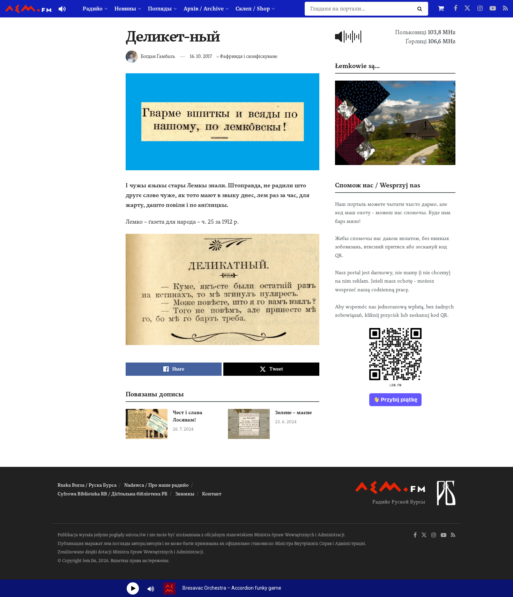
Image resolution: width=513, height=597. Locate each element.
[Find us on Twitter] (467, 8)
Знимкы (184, 494)
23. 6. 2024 (286, 421)
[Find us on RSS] (505, 8)
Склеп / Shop (253, 9)
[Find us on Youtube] (493, 8)
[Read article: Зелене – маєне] (249, 424)
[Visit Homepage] (28, 9)
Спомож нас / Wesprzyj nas (377, 185)
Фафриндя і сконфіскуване (248, 56)
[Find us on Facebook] (455, 8)
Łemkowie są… (357, 65)
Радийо (93, 9)
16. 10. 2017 (201, 56)
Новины (125, 9)
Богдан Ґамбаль (158, 56)
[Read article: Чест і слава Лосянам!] (147, 424)
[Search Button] (421, 9)
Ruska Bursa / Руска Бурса (87, 485)
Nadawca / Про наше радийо (156, 485)
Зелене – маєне (293, 412)
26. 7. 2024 (183, 429)
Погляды (160, 9)
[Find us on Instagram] (480, 8)
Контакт (211, 494)
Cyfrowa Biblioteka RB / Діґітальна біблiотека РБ (113, 494)
